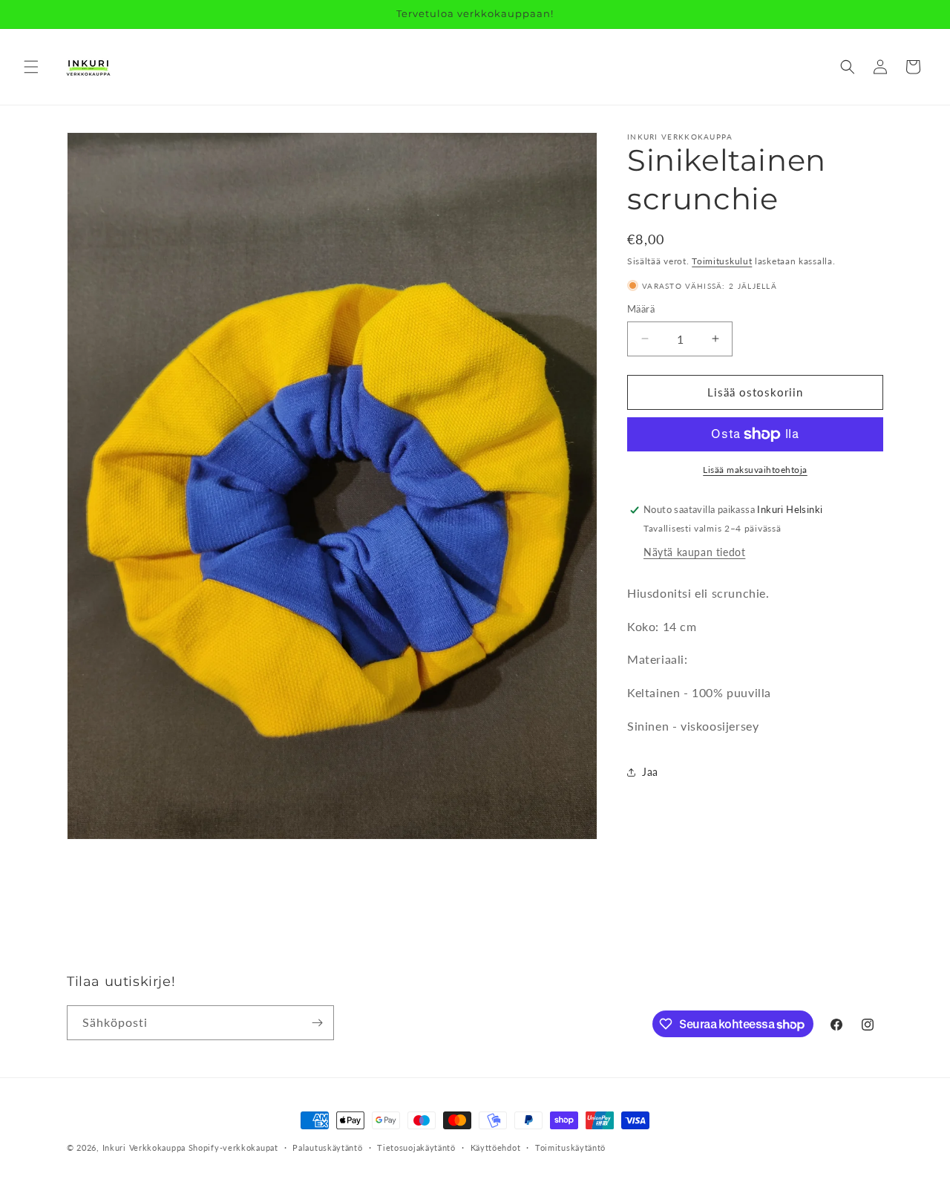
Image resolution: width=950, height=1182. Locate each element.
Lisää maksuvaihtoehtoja (755, 469)
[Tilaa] (317, 1022)
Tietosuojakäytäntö (416, 1147)
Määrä (641, 309)
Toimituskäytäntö (570, 1147)
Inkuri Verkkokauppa (144, 1147)
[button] (31, 66)
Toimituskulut (722, 261)
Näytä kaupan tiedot (694, 552)
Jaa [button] (650, 771)
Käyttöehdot (496, 1147)
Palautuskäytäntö (327, 1147)
